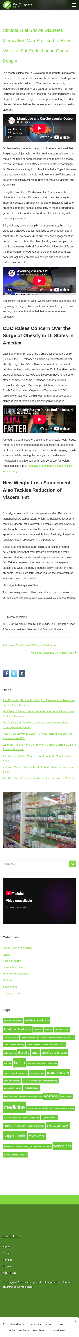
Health (6, 954)
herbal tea (52, 1063)
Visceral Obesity (53, 629)
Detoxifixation (10, 1053)
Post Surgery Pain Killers (15, 1126)
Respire (7, 1266)
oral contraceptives (12, 1117)
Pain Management (31, 1117)
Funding (7, 1259)
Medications (66, 1096)
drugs (35, 1052)
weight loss (62, 1146)
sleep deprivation (58, 1125)
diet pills (23, 1052)
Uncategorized (11, 993)
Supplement (10, 986)
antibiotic (38, 1029)
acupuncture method (13, 1021)
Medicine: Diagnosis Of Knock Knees (52, 652)
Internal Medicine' (13, 967)
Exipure (31, 623)
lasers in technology (32, 1081)
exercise (7, 1063)
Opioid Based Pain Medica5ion (60, 1108)
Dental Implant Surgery (14, 1045)
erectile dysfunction (54, 1052)
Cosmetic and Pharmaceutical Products (56, 1037)
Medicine (8, 980)
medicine (14, 1107)
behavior (48, 1029)
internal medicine (57, 1072)
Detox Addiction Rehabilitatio (39, 1045)
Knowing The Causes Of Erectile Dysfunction (31, 645)
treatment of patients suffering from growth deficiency (27, 1146)
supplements (15, 1135)
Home (6, 1246)
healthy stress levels (36, 1063)
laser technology (50, 1081)
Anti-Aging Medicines (18, 1029)
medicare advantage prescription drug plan (23, 1096)
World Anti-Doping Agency (15, 1155)
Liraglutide (43, 623)
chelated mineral (11, 1037)
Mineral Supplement (36, 1108)
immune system (37, 1073)
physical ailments (49, 1117)
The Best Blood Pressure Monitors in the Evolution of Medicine (39, 778)
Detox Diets (59, 1045)
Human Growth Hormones (15, 1073)
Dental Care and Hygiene (17, 947)
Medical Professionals (15, 973)
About (6, 1253)
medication (51, 1096)
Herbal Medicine (12, 960)
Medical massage (32, 1088)
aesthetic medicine (37, 1020)
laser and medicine (12, 1081)
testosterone (37, 1136)
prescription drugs (36, 1126)
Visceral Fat (34, 629)
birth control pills (62, 1029)
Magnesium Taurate (12, 1088)
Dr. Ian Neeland (15, 623)
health (19, 1062)
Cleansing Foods (28, 1037)
